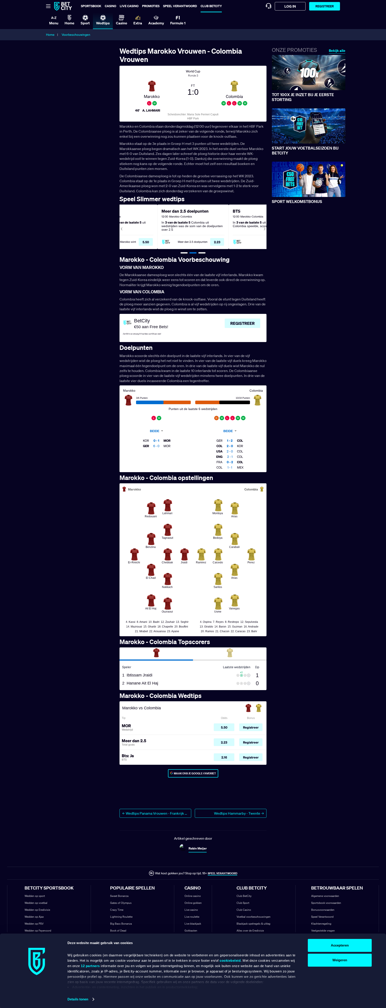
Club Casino (244, 910)
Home (50, 35)
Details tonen (77, 999)
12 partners (90, 966)
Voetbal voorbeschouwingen (254, 917)
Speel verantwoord (180, 6)
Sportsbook (91, 6)
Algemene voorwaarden (325, 896)
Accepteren (340, 945)
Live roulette (192, 917)
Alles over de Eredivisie (250, 930)
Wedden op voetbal (36, 903)
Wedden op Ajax (34, 917)
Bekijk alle (337, 51)
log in (290, 6)
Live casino (129, 6)
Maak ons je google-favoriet (195, 773)
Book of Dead (118, 930)
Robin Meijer (198, 848)
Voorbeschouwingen (76, 35)
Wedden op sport (35, 896)
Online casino (193, 896)
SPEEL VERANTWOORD (222, 873)
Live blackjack (193, 924)
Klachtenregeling (321, 924)
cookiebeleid (230, 960)
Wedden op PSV (34, 924)
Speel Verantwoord (322, 917)
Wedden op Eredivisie (37, 910)
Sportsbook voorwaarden (326, 903)
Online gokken (193, 903)
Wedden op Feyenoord (38, 930)
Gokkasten (191, 930)
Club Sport (243, 903)
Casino (110, 6)
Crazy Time (116, 910)
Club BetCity (211, 6)
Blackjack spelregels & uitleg (253, 924)
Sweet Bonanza (119, 896)
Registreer (324, 6)
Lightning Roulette (121, 917)
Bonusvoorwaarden (322, 910)
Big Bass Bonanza (121, 924)
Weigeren (339, 960)
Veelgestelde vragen (323, 930)
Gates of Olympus (121, 903)
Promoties (150, 6)
